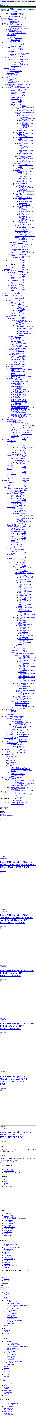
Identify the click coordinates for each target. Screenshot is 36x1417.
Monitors (10, 51)
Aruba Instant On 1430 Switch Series (25, 172)
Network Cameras (16, 368)
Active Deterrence (27, 447)
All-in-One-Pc (12, 54)
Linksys (13, 710)
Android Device (23, 736)
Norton (9, 76)
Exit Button (22, 747)
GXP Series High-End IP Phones (24, 326)
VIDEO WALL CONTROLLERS (21, 770)
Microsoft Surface (16, 454)
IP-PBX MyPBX (16, 359)
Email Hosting (12, 28)
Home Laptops (19, 24)
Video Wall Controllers (18, 788)
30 (8, 816)
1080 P (24, 106)
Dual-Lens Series (27, 430)
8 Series (21, 429)
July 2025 (6, 1387)
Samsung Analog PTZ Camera (20, 391)
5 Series (21, 444)
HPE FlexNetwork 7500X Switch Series (26, 192)
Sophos (13, 259)
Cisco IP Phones (12, 349)
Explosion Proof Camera (18, 380)
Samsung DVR (15, 378)
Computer (7, 18)
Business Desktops (20, 451)
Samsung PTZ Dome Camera (19, 413)
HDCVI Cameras (16, 623)
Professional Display (10, 84)
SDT (20, 551)
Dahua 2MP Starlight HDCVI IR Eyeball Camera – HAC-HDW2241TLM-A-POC (15, 1134)
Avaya (13, 61)
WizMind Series (19, 422)
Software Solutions (12, 1313)
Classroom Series (27, 434)
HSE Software (8, 1409)
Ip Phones (7, 316)
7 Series (21, 435)
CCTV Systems (12, 11)
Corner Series (26, 432)
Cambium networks (17, 538)
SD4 (19, 304)
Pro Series (18, 625)
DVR (12, 370)
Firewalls (10, 254)
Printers (10, 300)
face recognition (23, 729)
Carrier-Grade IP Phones (18, 320)
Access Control (15, 40)
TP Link (13, 94)
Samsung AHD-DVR (17, 383)
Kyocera (13, 303)
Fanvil (13, 67)
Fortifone (10, 336)
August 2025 (7, 1385)
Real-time (25, 651)
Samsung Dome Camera (18, 396)
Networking (7, 87)
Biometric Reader (24, 739)
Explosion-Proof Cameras (22, 84)
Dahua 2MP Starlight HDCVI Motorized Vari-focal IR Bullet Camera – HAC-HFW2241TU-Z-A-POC (17, 1080)
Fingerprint (22, 732)
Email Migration (12, 30)
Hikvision (10, 366)
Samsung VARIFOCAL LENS (20, 418)
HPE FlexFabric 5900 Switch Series (25, 198)
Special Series (23, 455)
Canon (13, 305)
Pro (23, 643)
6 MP (23, 188)
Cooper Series (19, 97)
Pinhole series (26, 457)
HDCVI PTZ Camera (21, 299)
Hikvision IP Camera (17, 744)
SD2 (19, 300)
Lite (23, 140)
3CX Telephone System (11, 1403)
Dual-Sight (25, 437)
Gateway (10, 265)
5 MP (24, 465)
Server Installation (13, 19)
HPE (12, 184)
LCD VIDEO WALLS (18, 774)
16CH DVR (18, 401)
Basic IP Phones (23, 517)
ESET (9, 71)
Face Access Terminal (17, 716)
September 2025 (8, 1384)
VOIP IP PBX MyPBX (18, 361)
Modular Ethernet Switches (23, 634)
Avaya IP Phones (13, 345)
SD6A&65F (22, 562)
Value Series (18, 717)
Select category (8, 8)
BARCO (10, 765)
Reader (17, 737)
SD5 (19, 307)
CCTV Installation (12, 1302)
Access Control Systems (11, 23)
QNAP (13, 275)
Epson (13, 313)
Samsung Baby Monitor (18, 393)
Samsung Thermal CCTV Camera (21, 411)
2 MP (24, 453)
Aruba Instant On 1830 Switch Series (25, 175)
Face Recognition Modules (22, 28)
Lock (20, 48)
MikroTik (14, 92)
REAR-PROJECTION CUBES (20, 769)
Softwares (7, 706)
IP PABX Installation (14, 16)
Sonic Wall (14, 257)
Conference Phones (17, 340)
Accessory (18, 41)
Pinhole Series (22, 200)
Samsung (10, 85)
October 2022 (8, 1395)
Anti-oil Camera (23, 488)
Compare (2, 856)
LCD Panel (14, 779)
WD (12, 279)
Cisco (13, 69)
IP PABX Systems (9, 1411)
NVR (12, 290)
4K (20, 647)
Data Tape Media (13, 280)
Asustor (13, 274)
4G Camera (22, 534)
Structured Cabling (13, 21)
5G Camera (22, 539)
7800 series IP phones (17, 351)
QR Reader (22, 742)
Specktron (7, 269)
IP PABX (6, 480)
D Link (13, 250)
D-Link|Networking (17, 71)
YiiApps (27, 1270)
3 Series (20, 271)
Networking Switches (21, 231)
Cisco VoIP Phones (17, 353)
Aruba (13, 105)
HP (12, 44)
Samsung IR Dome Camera (19, 409)
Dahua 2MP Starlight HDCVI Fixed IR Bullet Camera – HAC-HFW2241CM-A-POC (17, 973)
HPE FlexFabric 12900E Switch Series (26, 188)
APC (12, 49)
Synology (14, 277)
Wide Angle (25, 462)
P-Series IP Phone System (18, 358)
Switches (17, 72)
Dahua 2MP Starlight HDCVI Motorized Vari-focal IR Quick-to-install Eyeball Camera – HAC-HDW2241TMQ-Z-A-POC (16, 919)
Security (6, 741)
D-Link (13, 62)
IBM (12, 283)
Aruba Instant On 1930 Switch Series (25, 628)
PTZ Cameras (15, 548)
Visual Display (8, 764)
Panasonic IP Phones (14, 363)
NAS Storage (12, 272)
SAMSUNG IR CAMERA (19, 408)
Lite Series (18, 581)
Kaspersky (11, 708)
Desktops (10, 444)
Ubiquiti (13, 244)
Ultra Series (18, 721)
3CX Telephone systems (14, 1320)
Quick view (3, 858)
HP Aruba (14, 95)
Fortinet (13, 255)
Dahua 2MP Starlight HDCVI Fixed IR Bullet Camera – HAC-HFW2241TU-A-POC (17, 1026)
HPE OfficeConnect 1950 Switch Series (26, 240)
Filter (20, 749)
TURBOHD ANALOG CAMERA (21, 369)
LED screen (10, 1323)
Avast (9, 69)
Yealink (13, 64)
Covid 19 (6, 293)
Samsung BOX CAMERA (19, 394)
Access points (15, 99)
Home (2, 9)
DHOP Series (19, 543)
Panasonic (14, 76)
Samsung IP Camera (17, 746)
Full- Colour (22, 463)
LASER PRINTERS (21, 724)
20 (6, 816)
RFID (20, 731)
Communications (9, 57)
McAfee (9, 74)
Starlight (24, 650)
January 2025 (8, 1390)
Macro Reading (26, 526)
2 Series (21, 477)
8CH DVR (18, 404)
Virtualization (12, 31)
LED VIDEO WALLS (18, 767)
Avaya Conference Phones (19, 490)
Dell (12, 43)
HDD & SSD (12, 285)
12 (5, 816)
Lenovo (13, 46)
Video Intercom (11, 35)
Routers (10, 260)
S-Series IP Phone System (18, 531)
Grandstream (15, 66)
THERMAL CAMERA (18, 375)
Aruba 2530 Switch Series (26, 571)
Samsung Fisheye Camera (18, 406)
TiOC (20, 470)
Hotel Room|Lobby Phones (19, 343)
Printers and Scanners (10, 295)
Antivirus (6, 68)
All (10, 816)
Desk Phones (15, 338)
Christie (9, 787)
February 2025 (8, 1388)
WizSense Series (20, 458)
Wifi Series (21, 216)
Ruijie (13, 104)
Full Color (25, 445)
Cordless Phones (16, 341)
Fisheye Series (26, 427)
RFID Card (22, 750)
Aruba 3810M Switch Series (27, 118)
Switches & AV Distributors (19, 787)
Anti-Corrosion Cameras (22, 83)
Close (1, 18)
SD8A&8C (22, 556)
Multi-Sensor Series (28, 425)
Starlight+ (25, 637)
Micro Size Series (20, 129)
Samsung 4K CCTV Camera (19, 381)
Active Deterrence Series (22, 87)
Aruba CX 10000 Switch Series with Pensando (25, 578)
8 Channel (18, 388)
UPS (8, 475)
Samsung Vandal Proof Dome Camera (22, 416)
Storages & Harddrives (10, 270)
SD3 (19, 322)
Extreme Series (19, 775)
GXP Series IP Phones (17, 513)
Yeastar (9, 485)
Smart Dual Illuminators (25, 479)
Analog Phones (11, 421)
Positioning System (20, 325)
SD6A (21, 569)
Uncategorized (8, 777)
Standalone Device (20, 58)
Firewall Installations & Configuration (19, 18)
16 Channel (18, 385)
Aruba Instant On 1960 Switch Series (25, 182)
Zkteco (10, 724)
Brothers (13, 315)
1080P (5, 10)
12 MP (24, 439)
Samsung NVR (15, 411)
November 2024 (8, 1392)
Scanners (10, 297)
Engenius (14, 102)
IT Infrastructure (8, 1413)
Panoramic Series (24, 424)
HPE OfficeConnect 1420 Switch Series (26, 707)
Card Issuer (22, 752)
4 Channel (18, 386)
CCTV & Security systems (12, 364)
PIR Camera (22, 684)
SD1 (19, 312)
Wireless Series (19, 206)
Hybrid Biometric (24, 734)
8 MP (24, 440)
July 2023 (6, 1393)
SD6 (20, 574)
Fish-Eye (21, 134)
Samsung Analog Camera (18, 389)
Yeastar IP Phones (13, 354)
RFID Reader (23, 741)
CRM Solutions (8, 1408)
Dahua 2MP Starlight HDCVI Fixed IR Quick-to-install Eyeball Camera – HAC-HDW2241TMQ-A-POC (18, 864)
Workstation (18, 38)
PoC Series (18, 137)
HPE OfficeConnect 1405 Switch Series (26, 228)
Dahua (21, 9)
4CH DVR (18, 403)
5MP (23, 96)
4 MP (24, 442)
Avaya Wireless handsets (18, 348)
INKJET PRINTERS (21, 307)
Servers (10, 41)
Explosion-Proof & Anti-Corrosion (21, 81)
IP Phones (10, 59)
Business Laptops (20, 460)
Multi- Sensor (23, 511)
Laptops (9, 455)
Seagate (13, 287)
